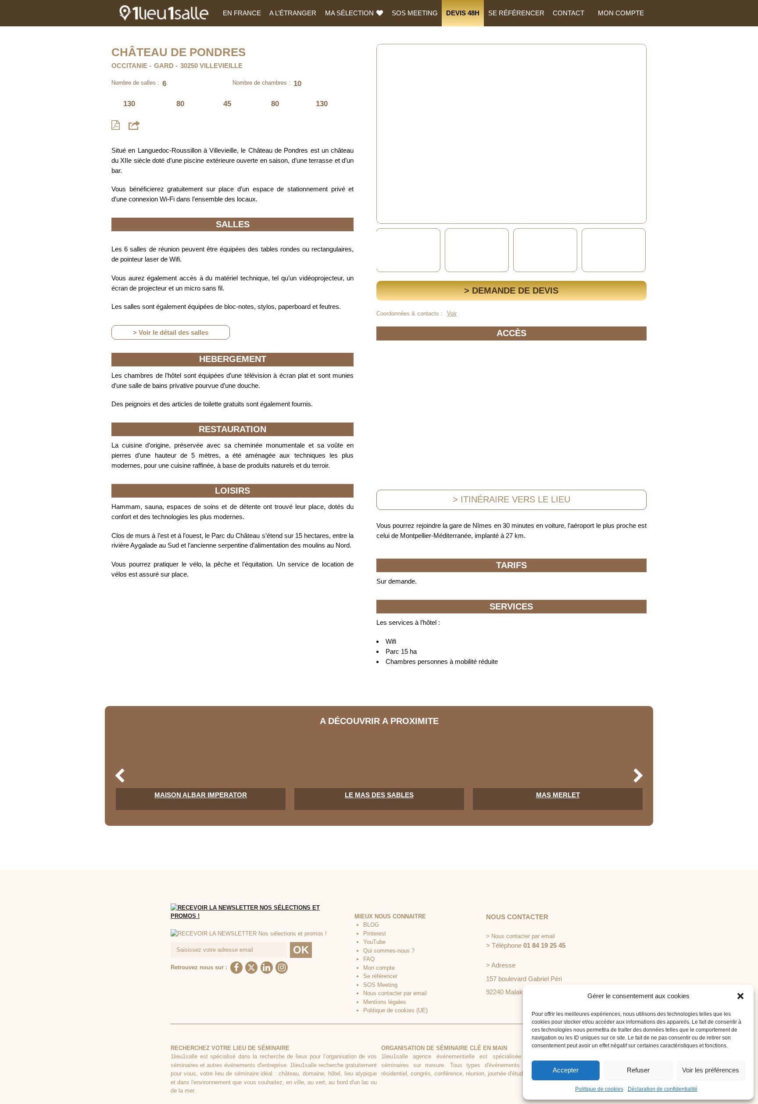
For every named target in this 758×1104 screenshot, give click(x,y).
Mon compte (621, 13)
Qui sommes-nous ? (389, 950)
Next (638, 250)
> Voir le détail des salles (170, 332)
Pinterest (374, 933)
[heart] (390, 57)
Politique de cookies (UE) (395, 1010)
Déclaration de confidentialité (662, 1089)
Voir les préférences (710, 1070)
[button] (740, 996)
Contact (568, 13)
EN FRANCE (242, 13)
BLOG (371, 924)
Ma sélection (350, 13)
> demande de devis (511, 290)
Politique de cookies (599, 1089)
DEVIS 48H (462, 13)
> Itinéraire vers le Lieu (511, 499)
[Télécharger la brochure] (115, 125)
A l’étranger (292, 13)
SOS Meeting (415, 13)
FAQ (369, 959)
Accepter (566, 1070)
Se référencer (516, 13)
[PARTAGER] (134, 125)
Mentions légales (384, 1002)
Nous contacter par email (395, 993)
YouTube (374, 942)
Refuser (638, 1070)
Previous (384, 250)
